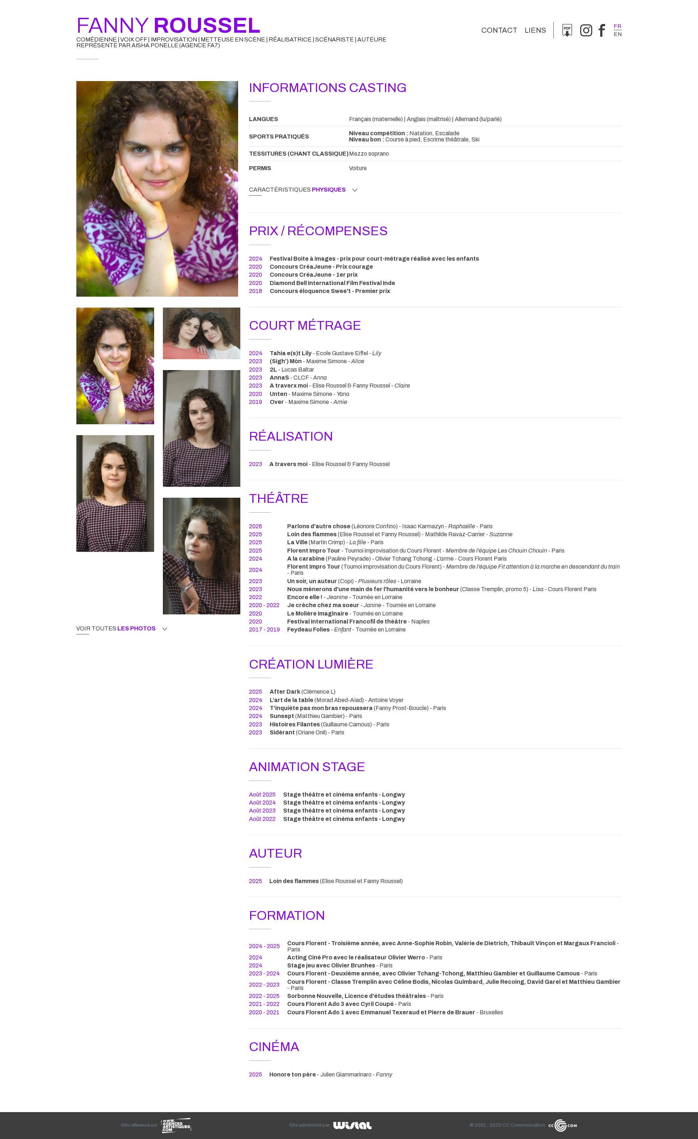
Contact (499, 30)
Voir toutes (116, 628)
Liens (535, 30)
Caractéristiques (297, 190)
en (618, 34)
